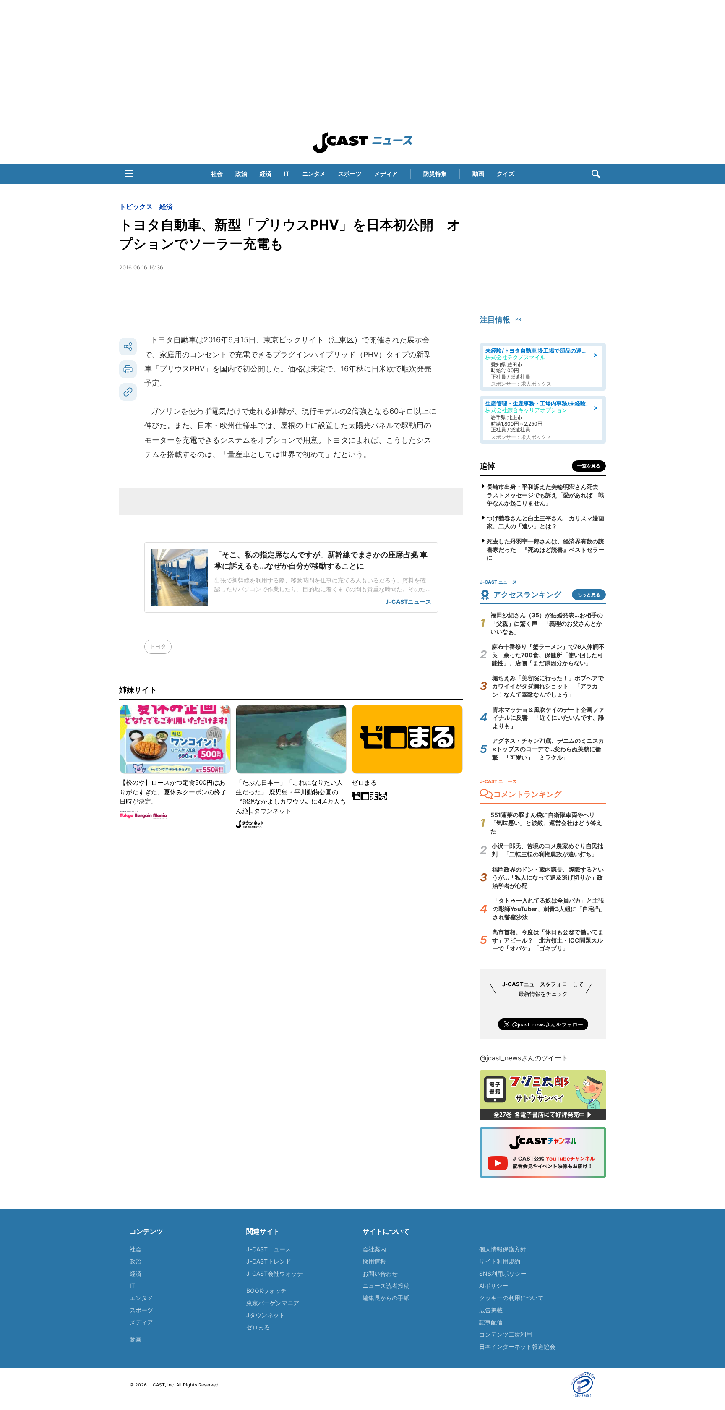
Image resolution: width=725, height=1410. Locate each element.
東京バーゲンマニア (272, 1302)
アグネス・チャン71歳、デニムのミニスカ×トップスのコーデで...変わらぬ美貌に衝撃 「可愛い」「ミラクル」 (548, 748)
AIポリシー (493, 1285)
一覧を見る (588, 466)
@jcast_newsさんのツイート (524, 1058)
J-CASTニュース (268, 1249)
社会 (217, 173)
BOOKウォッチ (266, 1290)
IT (286, 173)
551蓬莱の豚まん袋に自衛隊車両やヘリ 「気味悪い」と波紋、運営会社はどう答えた (546, 823)
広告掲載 (491, 1309)
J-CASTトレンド (268, 1261)
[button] (129, 174)
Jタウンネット (265, 1315)
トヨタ (158, 646)
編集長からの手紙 (385, 1297)
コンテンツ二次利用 (505, 1334)
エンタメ (314, 173)
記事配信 (491, 1322)
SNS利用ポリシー (503, 1273)
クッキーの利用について (511, 1297)
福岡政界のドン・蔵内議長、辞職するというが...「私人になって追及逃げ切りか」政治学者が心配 (548, 877)
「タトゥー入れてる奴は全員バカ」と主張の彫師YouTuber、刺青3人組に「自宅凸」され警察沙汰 (549, 908)
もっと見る (588, 595)
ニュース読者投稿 (385, 1285)
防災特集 (435, 173)
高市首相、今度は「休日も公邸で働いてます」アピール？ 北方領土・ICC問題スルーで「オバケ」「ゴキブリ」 (548, 940)
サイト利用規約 (499, 1261)
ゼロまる (258, 1327)
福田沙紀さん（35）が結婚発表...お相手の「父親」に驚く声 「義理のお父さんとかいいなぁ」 (546, 623)
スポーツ (350, 173)
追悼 (487, 466)
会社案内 (374, 1249)
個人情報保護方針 (502, 1249)
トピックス (136, 206)
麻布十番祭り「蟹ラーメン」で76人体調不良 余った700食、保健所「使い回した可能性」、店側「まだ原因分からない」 (548, 654)
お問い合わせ (380, 1273)
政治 (241, 173)
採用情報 (374, 1261)
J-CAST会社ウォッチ (274, 1273)
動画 (478, 173)
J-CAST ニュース (362, 143)
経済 (265, 173)
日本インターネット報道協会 (517, 1346)
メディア (386, 173)
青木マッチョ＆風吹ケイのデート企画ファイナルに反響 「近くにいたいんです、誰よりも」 (548, 717)
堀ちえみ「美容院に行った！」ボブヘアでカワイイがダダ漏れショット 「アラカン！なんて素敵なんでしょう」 (548, 686)
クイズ (505, 173)
